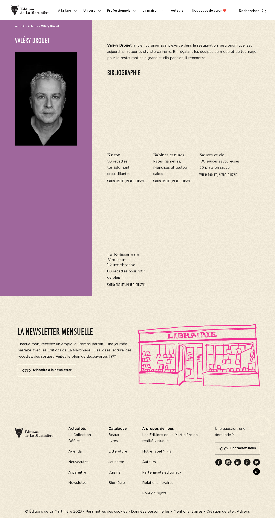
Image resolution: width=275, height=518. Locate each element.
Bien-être (116, 483)
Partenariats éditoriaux (161, 472)
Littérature (117, 451)
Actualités (77, 428)
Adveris (243, 511)
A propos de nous (158, 428)
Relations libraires (157, 483)
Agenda (75, 451)
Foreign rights (154, 493)
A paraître (77, 472)
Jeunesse (116, 462)
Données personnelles (150, 511)
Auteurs (33, 26)
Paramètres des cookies (106, 511)
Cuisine (114, 472)
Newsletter (78, 483)
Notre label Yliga (156, 451)
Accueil (19, 26)
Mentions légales (188, 511)
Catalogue (117, 428)
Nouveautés (78, 462)
